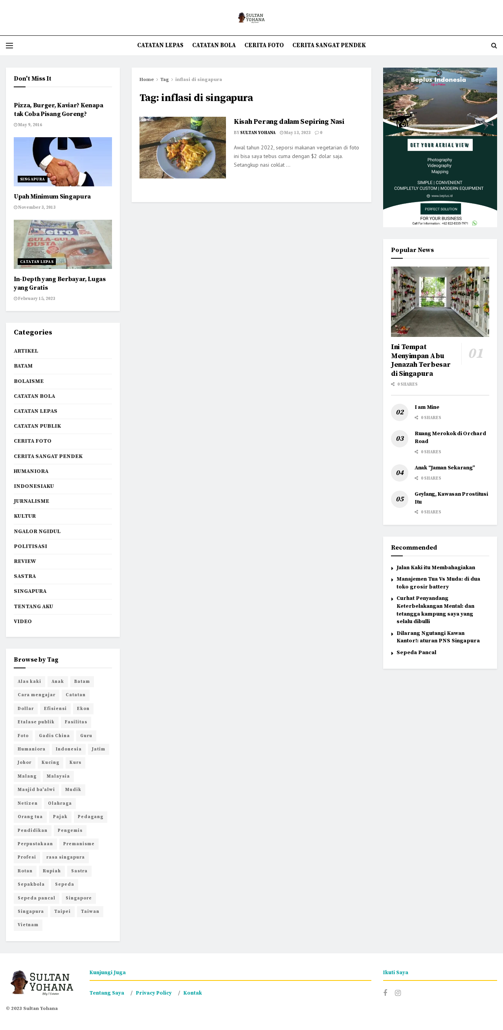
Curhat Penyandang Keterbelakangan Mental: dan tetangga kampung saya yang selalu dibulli (435, 610)
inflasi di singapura (198, 80)
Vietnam (28, 925)
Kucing (50, 762)
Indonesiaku (34, 486)
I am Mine (427, 407)
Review (25, 561)
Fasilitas (76, 722)
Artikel (26, 351)
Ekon (83, 709)
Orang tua (30, 817)
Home (147, 80)
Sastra (25, 576)
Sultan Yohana (257, 133)
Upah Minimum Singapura (52, 196)
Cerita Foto (264, 45)
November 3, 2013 (36, 207)
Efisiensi (55, 709)
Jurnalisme (31, 501)
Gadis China (54, 736)
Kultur (25, 516)
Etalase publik (36, 722)
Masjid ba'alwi (36, 790)
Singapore (79, 898)
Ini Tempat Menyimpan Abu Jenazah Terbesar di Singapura (420, 360)
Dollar (26, 709)
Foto (23, 736)
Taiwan (90, 911)
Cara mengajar (36, 695)
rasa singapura (65, 857)
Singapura (32, 179)
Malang (27, 776)
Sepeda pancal (36, 898)
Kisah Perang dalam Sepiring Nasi (289, 121)
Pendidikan (33, 830)
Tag (164, 80)
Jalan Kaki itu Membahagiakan (436, 567)
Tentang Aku (33, 606)
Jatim (98, 749)
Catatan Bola (214, 45)
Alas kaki (29, 681)
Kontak (193, 993)
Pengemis (70, 830)
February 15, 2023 (36, 299)
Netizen (28, 803)
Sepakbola (31, 884)
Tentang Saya (107, 993)
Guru (86, 736)
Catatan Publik (37, 426)
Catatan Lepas (160, 45)
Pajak (60, 817)
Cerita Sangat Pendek (329, 45)
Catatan (76, 695)
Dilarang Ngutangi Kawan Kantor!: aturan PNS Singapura (438, 637)
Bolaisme (29, 381)
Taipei (62, 911)
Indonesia (69, 749)
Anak (57, 681)
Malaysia (58, 776)
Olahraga (60, 803)
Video (23, 621)
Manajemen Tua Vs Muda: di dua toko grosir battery (438, 583)
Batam (23, 366)
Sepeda (64, 884)
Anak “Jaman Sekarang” (445, 467)
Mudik (73, 790)
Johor (24, 762)
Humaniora (31, 471)
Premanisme (79, 844)
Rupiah (52, 871)
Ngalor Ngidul (37, 531)
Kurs (75, 762)
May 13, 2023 (296, 133)
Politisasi (30, 546)
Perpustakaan (35, 844)
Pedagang (90, 817)
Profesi (27, 857)
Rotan (25, 871)
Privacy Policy (154, 993)
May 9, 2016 (29, 125)
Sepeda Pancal (416, 652)
